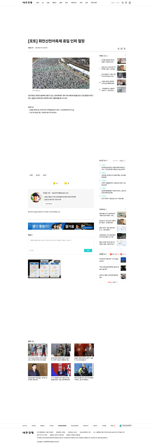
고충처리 (95, 425)
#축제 (44, 175)
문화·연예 (94, 3)
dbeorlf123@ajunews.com (60, 193)
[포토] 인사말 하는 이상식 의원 (52, 199)
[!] (125, 55)
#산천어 (38, 175)
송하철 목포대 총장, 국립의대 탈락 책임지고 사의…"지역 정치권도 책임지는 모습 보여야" (113, 168)
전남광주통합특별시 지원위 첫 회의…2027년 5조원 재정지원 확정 (113, 192)
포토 (86, 3)
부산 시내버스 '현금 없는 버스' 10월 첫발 (112, 198)
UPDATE (122, 160)
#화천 (31, 175)
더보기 (107, 282)
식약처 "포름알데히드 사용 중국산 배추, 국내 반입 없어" (113, 184)
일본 (118, 254)
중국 (37, 3)
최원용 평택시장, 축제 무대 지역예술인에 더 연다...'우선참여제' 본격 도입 (51, 110)
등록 (88, 250)
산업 (48, 3)
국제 (81, 3)
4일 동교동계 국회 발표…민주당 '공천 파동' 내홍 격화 (37, 379)
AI (42, 3)
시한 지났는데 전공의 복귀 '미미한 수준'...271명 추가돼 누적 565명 (37, 359)
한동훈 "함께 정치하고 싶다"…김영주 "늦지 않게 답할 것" (83, 359)
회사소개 (25, 425)
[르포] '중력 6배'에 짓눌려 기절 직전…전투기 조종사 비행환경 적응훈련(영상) (60, 359)
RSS (112, 425)
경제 (60, 3)
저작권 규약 (85, 425)
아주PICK (102, 209)
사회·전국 (73, 3)
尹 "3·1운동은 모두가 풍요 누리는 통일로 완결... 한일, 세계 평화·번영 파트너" (60, 379)
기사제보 (51, 425)
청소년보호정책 (74, 425)
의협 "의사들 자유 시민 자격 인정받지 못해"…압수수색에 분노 (83, 379)
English (113, 2)
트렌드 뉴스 (103, 56)
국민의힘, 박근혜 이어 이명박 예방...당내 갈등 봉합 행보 (113, 176)
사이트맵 (104, 425)
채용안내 (42, 425)
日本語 (117, 2)
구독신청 (33, 425)
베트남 (124, 254)
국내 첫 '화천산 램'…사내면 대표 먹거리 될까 (42, 112)
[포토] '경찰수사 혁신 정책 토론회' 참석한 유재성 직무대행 (60, 197)
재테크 (54, 3)
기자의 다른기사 (48, 204)
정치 (66, 3)
